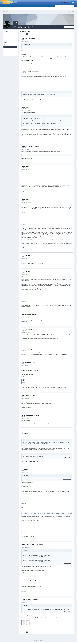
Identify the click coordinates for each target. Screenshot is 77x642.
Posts (5, 46)
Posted (25, 41)
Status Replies (6, 39)
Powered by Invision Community (38, 640)
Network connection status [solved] (30, 146)
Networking (24, 396)
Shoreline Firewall (59, 405)
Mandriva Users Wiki (27, 53)
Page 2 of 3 (38, 34)
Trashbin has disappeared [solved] (30, 71)
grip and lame (24, 433)
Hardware (24, 416)
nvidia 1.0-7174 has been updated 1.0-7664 (32, 531)
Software (24, 39)
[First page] (20, 34)
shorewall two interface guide (63, 400)
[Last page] (33, 34)
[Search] (73, 6)
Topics (5, 44)
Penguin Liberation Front (28, 60)
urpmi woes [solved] (26, 329)
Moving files (24, 85)
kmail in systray (25, 107)
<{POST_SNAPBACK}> (67, 125)
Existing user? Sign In (65, 2)
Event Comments (7, 54)
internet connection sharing (28, 395)
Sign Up (73, 2)
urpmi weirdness (25, 179)
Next (31, 34)
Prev (23, 34)
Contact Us (38, 638)
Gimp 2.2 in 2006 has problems (29, 300)
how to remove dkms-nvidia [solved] (30, 415)
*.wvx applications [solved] (28, 38)
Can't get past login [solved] (28, 580)
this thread (39, 586)
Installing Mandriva (25, 87)
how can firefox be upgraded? (28, 314)
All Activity (6, 31)
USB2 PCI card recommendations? (30, 599)
